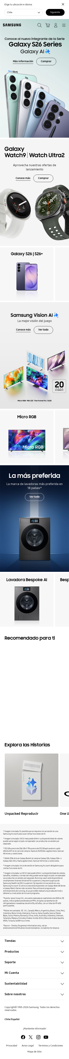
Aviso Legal (28, 1045)
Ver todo (43, 329)
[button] (34, 941)
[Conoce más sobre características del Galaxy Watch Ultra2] (34, 192)
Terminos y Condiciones (50, 1045)
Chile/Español (12, 1019)
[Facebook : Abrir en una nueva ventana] (23, 1037)
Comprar (46, 61)
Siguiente (55, 12)
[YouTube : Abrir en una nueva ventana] (46, 1037)
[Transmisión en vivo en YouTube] (31, 780)
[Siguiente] (65, 274)
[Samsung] (11, 25)
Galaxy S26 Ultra (24, 707)
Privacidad (11, 1045)
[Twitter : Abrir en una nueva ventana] (30, 1037)
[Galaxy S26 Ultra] (38, 673)
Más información (23, 61)
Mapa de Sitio (34, 1051)
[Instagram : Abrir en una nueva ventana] (38, 1037)
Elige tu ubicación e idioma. (18, 4)
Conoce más (23, 178)
